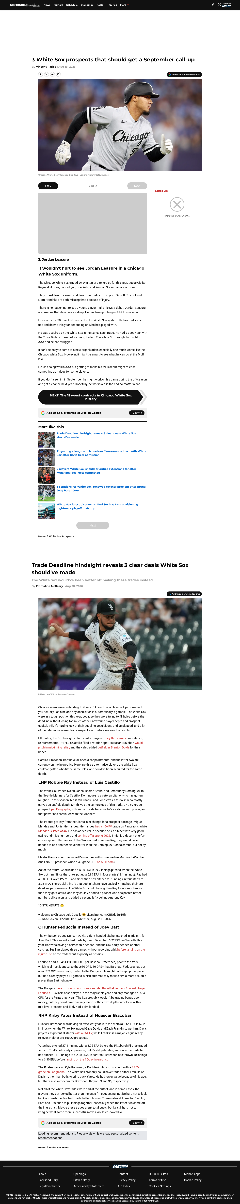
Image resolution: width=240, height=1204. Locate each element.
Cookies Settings (160, 1186)
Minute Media (21, 1195)
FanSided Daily (48, 1180)
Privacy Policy (127, 1180)
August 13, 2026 (101, 919)
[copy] (58, 74)
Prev (48, 186)
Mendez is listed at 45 (52, 831)
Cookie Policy (193, 1180)
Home (42, 536)
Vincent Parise (46, 66)
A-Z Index (124, 1186)
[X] (219, 4)
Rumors (58, 4)
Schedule (72, 4)
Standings (87, 4)
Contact (123, 1174)
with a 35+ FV (83, 1033)
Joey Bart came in (116, 738)
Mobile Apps (192, 1174)
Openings (79, 1174)
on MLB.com (105, 862)
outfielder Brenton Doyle (113, 747)
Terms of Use (157, 1180)
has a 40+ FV (103, 826)
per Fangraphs (60, 809)
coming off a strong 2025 (94, 835)
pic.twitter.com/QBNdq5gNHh (106, 914)
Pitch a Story (81, 1180)
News (47, 4)
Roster (100, 4)
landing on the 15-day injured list (87, 1059)
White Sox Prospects (61, 536)
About (42, 1174)
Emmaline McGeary (49, 586)
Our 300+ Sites (158, 1174)
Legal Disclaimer (49, 1186)
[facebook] (213, 4)
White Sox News (59, 1147)
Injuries (112, 4)
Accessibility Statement (88, 1186)
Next (137, 186)
